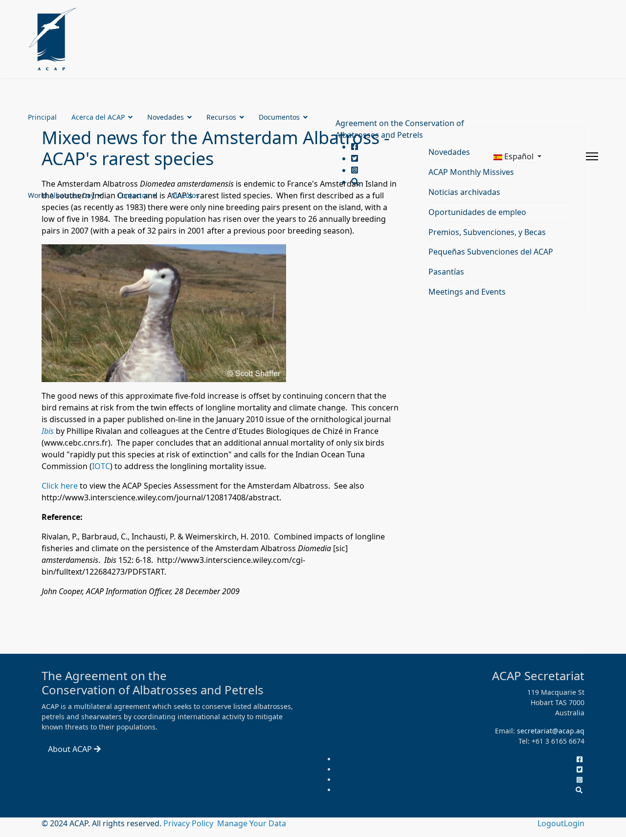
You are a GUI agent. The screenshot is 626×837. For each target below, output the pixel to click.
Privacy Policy (189, 823)
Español (519, 156)
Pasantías (446, 271)
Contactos (133, 195)
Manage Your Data (251, 823)
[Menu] (592, 156)
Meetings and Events (467, 291)
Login (574, 823)
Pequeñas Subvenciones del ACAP (490, 251)
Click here (60, 485)
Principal (42, 117)
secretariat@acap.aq (550, 730)
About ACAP (71, 749)
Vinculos (185, 195)
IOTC (101, 466)
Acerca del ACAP (98, 117)
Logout (550, 823)
